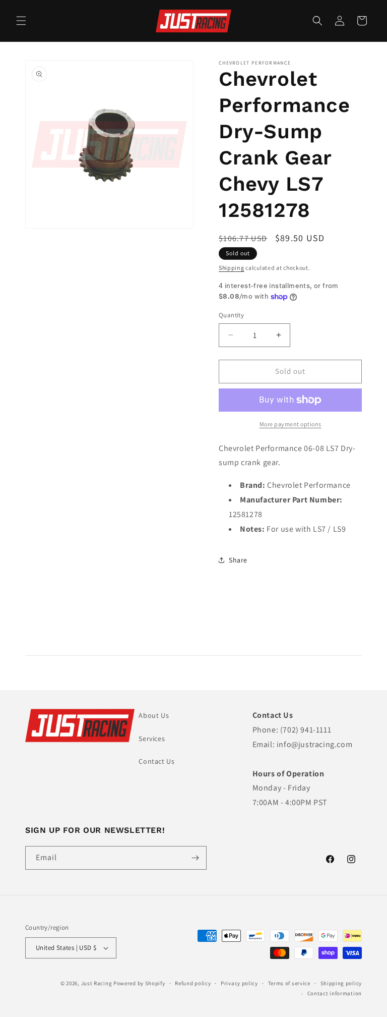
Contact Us (156, 761)
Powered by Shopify (139, 983)
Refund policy (193, 983)
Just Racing (96, 983)
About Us (154, 715)
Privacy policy (239, 983)
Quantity (231, 315)
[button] (21, 21)
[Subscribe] (195, 858)
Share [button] (238, 559)
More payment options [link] (290, 424)
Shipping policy (341, 983)
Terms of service (289, 983)
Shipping (231, 267)
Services (152, 738)
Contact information (334, 993)
